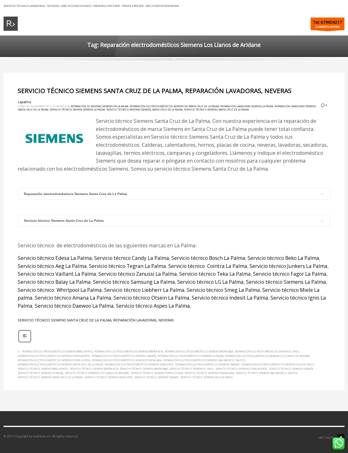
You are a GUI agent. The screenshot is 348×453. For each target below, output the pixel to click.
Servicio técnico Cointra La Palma (207, 266)
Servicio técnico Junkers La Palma (288, 266)
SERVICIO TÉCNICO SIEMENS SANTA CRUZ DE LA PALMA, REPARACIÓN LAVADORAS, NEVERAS (154, 90)
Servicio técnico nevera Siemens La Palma (77, 109)
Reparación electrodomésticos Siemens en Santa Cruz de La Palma (174, 106)
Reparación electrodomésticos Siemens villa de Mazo (277, 364)
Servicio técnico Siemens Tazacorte (109, 377)
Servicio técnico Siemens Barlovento (43, 368)
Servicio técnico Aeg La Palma (52, 266)
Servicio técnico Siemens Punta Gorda (157, 373)
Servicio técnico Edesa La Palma (55, 258)
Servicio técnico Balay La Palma (54, 282)
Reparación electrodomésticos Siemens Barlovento (57, 351)
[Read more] (25, 341)
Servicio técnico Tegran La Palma (127, 266)
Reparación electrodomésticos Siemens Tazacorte (139, 364)
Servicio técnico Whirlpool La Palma (60, 290)
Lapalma (24, 102)
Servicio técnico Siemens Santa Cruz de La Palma (216, 109)
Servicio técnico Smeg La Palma (223, 290)
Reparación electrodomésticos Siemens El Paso (267, 351)
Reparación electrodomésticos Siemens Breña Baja (199, 351)
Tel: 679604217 (327, 22)
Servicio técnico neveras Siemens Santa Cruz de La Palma (144, 109)
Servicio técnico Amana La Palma (73, 297)
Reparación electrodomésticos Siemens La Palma (190, 356)
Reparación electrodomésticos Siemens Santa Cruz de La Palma (75, 194)
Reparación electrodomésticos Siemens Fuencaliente (54, 356)
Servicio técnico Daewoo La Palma (74, 305)
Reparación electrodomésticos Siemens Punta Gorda (54, 360)
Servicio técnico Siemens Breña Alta (94, 368)
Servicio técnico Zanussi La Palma (137, 274)
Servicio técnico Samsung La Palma (134, 282)
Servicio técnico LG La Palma (210, 282)
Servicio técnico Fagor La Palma (289, 274)
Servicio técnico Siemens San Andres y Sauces (266, 373)
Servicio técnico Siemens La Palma (286, 282)
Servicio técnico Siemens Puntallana (209, 373)
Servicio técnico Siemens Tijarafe (156, 377)
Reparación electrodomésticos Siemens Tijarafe (207, 364)
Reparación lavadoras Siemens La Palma (246, 106)
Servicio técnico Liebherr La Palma (144, 290)
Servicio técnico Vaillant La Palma (57, 274)
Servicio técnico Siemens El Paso (192, 368)
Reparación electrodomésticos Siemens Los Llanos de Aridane (267, 356)
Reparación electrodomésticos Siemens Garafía (124, 356)
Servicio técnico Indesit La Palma (230, 297)
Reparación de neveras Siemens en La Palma (99, 106)
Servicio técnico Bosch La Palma (208, 258)
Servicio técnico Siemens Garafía (291, 368)
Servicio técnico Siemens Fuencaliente (241, 368)
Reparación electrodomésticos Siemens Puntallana (126, 360)
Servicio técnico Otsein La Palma (151, 297)
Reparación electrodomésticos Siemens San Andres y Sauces (204, 360)
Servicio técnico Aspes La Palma (153, 305)
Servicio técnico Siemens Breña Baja (144, 368)
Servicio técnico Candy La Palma (131, 258)
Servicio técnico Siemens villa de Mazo (206, 377)
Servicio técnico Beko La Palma (283, 258)
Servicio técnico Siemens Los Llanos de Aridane (97, 373)
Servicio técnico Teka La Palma (215, 274)
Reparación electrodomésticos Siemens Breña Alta (128, 351)
